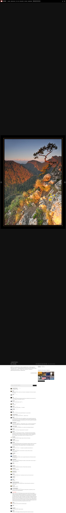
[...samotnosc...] (44, 374)
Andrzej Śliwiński (15, 388)
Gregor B (13, 476)
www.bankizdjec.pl (15, 488)
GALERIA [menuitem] (9, 1)
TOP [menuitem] (16, 1)
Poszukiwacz (14, 422)
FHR (13, 397)
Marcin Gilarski (14, 426)
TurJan (13, 502)
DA (11, 508)
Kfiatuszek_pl (14, 471)
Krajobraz (39, 366)
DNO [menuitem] (18, 1)
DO (11, 406)
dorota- (13, 406)
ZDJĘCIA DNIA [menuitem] (13, 1)
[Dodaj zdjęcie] (62, 1)
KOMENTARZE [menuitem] (30, 1)
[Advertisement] (21, 378)
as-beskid (13, 453)
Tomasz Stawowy (15, 414)
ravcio (13, 394)
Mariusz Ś (13, 465)
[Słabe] (46, 364)
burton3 (13, 442)
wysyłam (34, 385)
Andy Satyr (14, 468)
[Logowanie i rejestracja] (64, 1)
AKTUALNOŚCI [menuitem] (21, 1)
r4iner (13, 505)
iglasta (13, 510)
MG (11, 426)
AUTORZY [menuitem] (25, 1)
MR (11, 463)
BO (11, 417)
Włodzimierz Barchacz (15, 482)
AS (11, 453)
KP (11, 492)
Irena (13, 411)
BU (11, 442)
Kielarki (13, 449)
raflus (13, 403)
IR (11, 412)
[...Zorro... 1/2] (40, 378)
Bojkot (13, 417)
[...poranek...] (48, 374)
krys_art (13, 485)
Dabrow (13, 431)
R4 (11, 505)
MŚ (11, 466)
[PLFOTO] (3, 1)
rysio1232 (13, 439)
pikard (13, 479)
